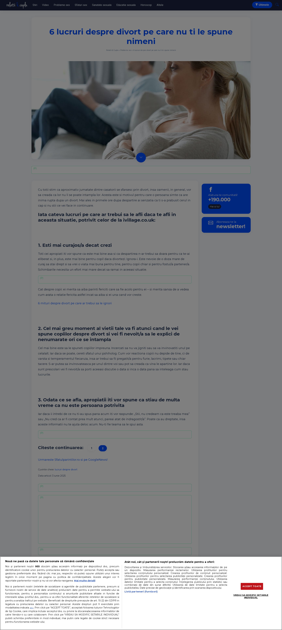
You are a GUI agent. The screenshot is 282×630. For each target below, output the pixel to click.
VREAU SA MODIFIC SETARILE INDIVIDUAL (250, 596)
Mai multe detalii (84, 580)
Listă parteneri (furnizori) (141, 591)
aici (31, 607)
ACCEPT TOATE (252, 586)
